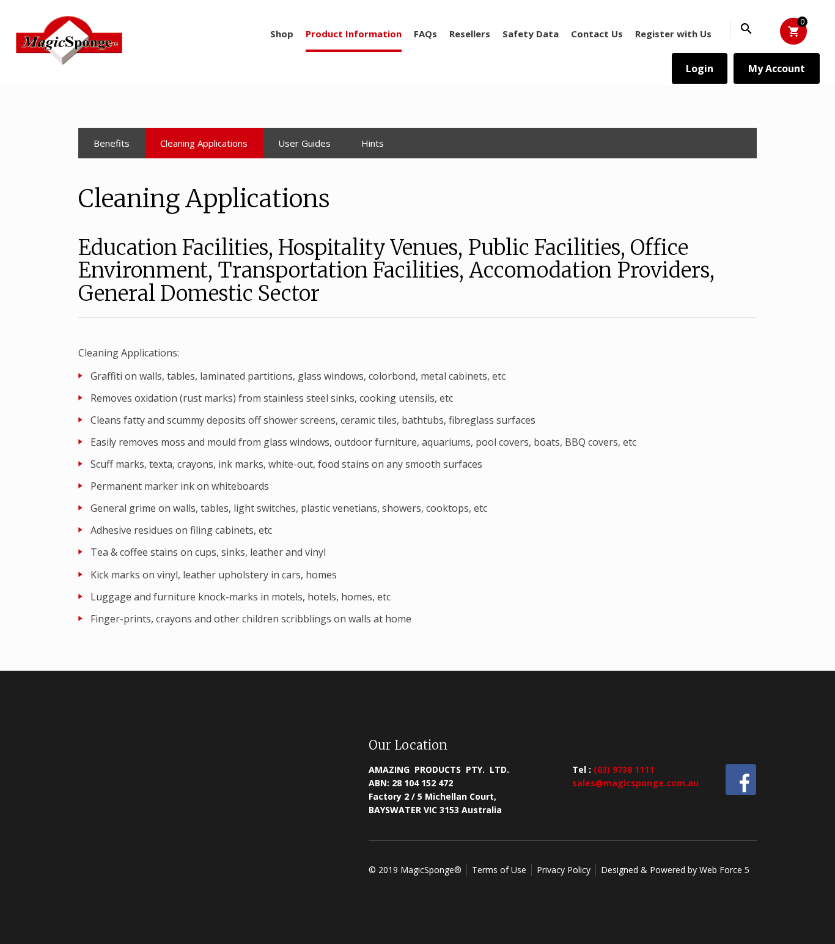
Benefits (112, 143)
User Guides (304, 143)
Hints (372, 143)
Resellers (469, 34)
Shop (281, 34)
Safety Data (530, 34)
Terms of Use (499, 870)
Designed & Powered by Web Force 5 (675, 870)
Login (699, 68)
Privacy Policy (563, 870)
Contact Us (597, 34)
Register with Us (673, 34)
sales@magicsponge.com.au (635, 783)
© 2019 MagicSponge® (415, 870)
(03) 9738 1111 (624, 769)
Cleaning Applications (204, 143)
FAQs (425, 34)
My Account (776, 68)
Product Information (354, 34)
